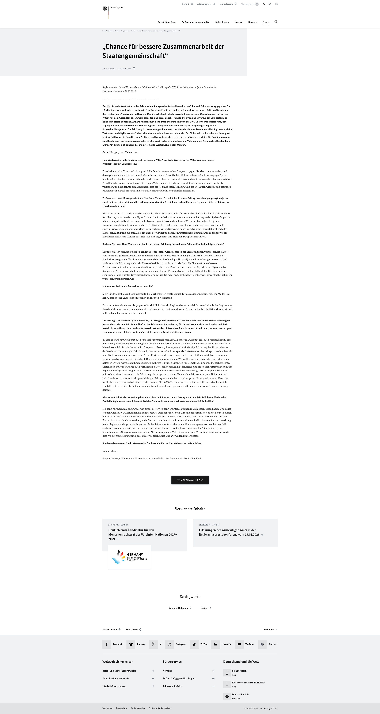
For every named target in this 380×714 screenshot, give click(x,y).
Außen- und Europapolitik (195, 21)
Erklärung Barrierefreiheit (160, 708)
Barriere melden (138, 708)
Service (238, 21)
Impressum (107, 708)
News (266, 22)
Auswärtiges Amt (166, 21)
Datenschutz (121, 708)
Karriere (252, 21)
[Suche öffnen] (276, 22)
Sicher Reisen (222, 21)
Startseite (106, 31)
